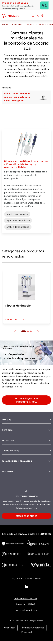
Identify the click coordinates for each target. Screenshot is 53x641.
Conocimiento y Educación (17, 461)
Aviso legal (9, 627)
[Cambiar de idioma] (43, 16)
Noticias (6, 420)
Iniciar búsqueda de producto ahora (26, 400)
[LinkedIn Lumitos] (26, 586)
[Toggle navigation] (49, 16)
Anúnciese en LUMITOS (25, 598)
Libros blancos (10, 451)
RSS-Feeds (7, 471)
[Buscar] (33, 16)
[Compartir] (38, 16)
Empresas (7, 430)
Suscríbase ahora (26, 515)
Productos (8, 440)
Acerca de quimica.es (26, 610)
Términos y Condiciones (32, 627)
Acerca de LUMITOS (25, 604)
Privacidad (26, 632)
